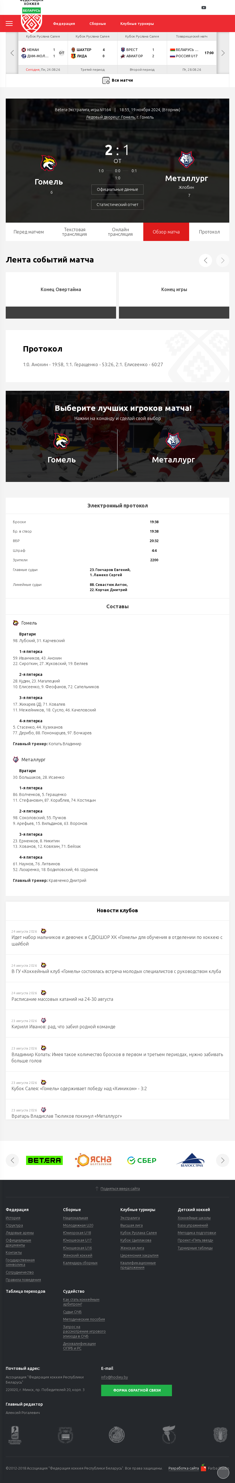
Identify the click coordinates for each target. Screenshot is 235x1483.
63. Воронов (75, 823)
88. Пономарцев (51, 733)
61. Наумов (23, 864)
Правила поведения (23, 1280)
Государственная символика (20, 1262)
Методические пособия (84, 1319)
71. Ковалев (54, 704)
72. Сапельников (83, 686)
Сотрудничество (20, 1272)
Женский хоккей (77, 1255)
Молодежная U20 (78, 1225)
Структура (14, 1225)
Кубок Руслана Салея (138, 1233)
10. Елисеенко (26, 686)
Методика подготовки (197, 1233)
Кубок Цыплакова (135, 1240)
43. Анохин (51, 658)
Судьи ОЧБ (72, 1312)
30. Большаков (27, 777)
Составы (117, 606)
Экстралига (130, 1218)
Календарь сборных (80, 1263)
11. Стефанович (28, 800)
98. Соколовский (29, 817)
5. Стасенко (24, 727)
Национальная (75, 1218)
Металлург (186, 178)
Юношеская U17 (77, 1240)
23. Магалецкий (46, 681)
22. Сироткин (25, 663)
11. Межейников (28, 710)
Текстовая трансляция (74, 232)
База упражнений (193, 1225)
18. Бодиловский (57, 869)
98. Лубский (24, 640)
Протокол (209, 231)
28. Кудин (21, 681)
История (13, 1218)
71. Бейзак (71, 846)
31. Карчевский (51, 640)
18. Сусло (55, 710)
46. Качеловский (80, 710)
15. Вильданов (49, 823)
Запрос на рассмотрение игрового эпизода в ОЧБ (84, 1331)
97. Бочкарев (79, 733)
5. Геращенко (54, 794)
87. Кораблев (56, 800)
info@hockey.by (114, 1377)
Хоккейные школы (194, 1218)
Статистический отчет (117, 204)
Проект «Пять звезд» (195, 1240)
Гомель (49, 181)
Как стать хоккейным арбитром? (81, 1301)
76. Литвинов (47, 864)
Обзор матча (166, 231)
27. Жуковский (52, 663)
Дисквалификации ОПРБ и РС (79, 1345)
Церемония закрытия (139, 1255)
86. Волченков (26, 794)
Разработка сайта (184, 1468)
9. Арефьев (23, 823)
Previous (12, 53)
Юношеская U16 (77, 1248)
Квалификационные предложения (138, 1265)
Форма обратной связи (137, 1390)
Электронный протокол (117, 505)
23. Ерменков (25, 841)
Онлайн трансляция (120, 232)
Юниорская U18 (77, 1233)
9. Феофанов (53, 686)
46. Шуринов (86, 869)
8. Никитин (50, 841)
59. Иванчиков (26, 658)
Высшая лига (131, 1225)
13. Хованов (24, 846)
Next (223, 53)
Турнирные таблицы (195, 1248)
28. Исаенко (53, 777)
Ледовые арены (20, 1233)
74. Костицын (83, 800)
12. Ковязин (49, 846)
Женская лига (132, 1248)
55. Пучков (56, 817)
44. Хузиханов (49, 727)
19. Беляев (78, 663)
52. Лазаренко (26, 869)
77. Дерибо (23, 733)
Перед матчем (28, 231)
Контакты (14, 1252)
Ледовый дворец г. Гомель (110, 117)
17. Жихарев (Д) (27, 704)
